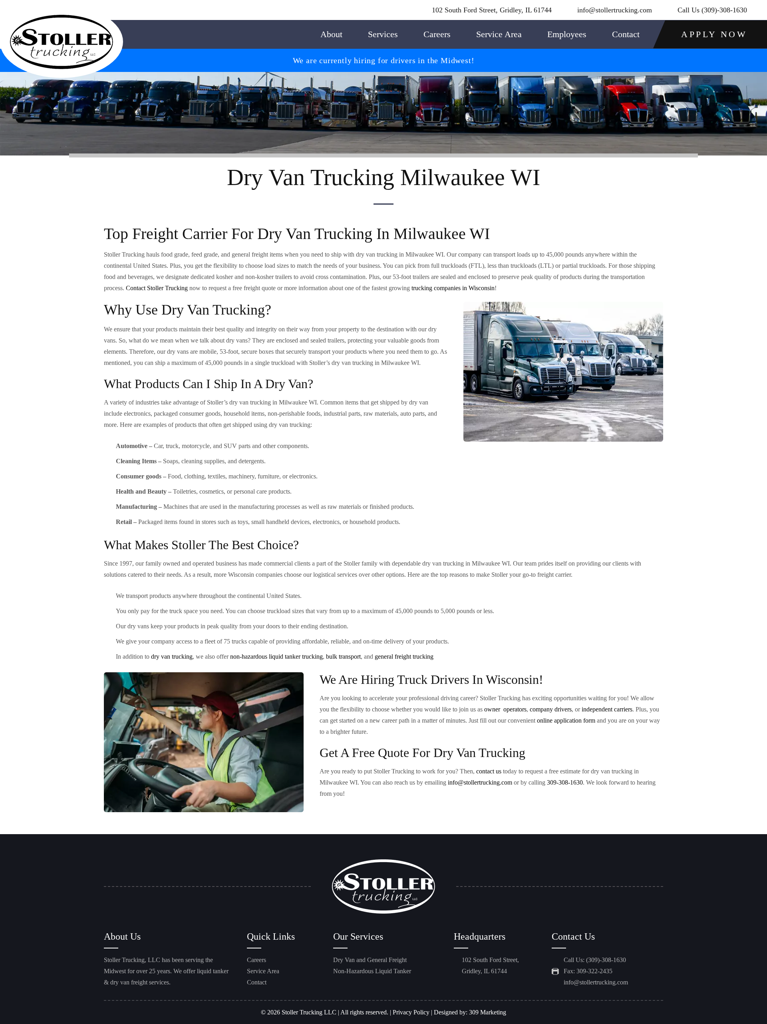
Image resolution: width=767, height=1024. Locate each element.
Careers (437, 34)
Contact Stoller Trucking (157, 288)
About (331, 34)
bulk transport (343, 656)
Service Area (499, 34)
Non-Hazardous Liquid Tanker (372, 971)
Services (383, 34)
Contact (626, 34)
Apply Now (714, 34)
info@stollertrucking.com (614, 10)
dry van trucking (172, 656)
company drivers (551, 709)
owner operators (505, 709)
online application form (566, 720)
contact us (488, 771)
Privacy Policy (411, 1012)
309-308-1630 (565, 782)
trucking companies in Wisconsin (453, 288)
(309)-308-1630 (724, 10)
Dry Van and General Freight (370, 959)
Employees (566, 34)
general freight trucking (404, 656)
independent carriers (607, 709)
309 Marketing (487, 1012)
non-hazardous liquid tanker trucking (276, 656)
